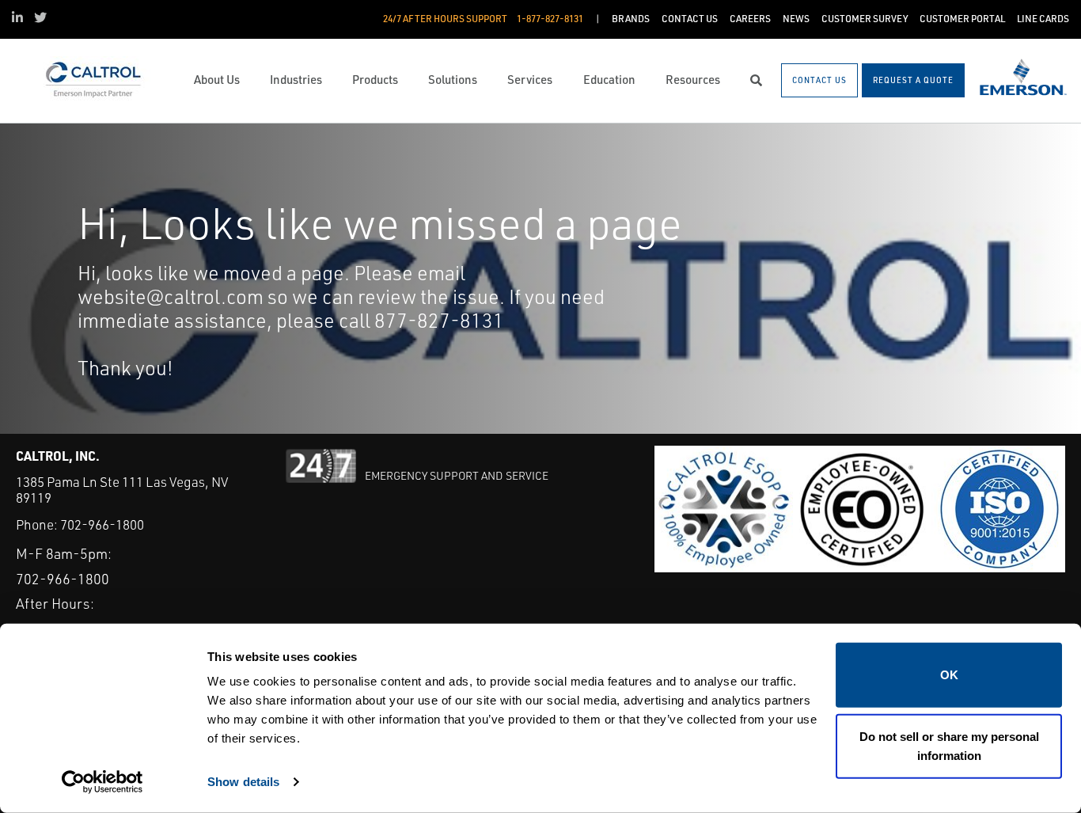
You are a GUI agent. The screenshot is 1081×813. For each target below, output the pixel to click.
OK (949, 675)
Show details (243, 781)
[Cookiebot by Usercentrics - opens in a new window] (102, 782)
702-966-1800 (102, 524)
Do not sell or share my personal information (949, 745)
